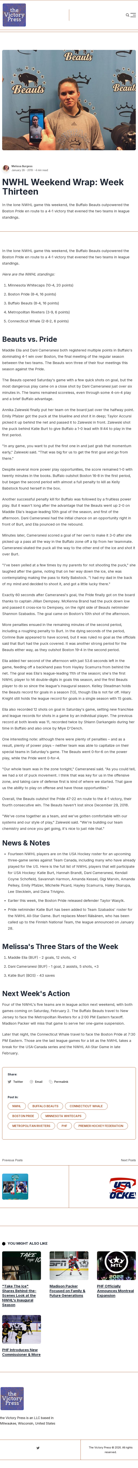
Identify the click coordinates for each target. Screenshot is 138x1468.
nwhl (16, 1106)
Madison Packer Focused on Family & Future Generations (67, 1290)
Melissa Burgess (22, 166)
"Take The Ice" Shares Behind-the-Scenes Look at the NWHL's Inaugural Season (19, 1295)
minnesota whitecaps (63, 1116)
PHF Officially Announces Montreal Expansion (115, 1290)
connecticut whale (86, 1106)
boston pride (23, 1116)
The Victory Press (100, 1447)
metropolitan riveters (31, 1126)
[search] (127, 15)
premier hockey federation (101, 1126)
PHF (64, 1126)
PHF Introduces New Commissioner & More (21, 1352)
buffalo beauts (45, 1106)
